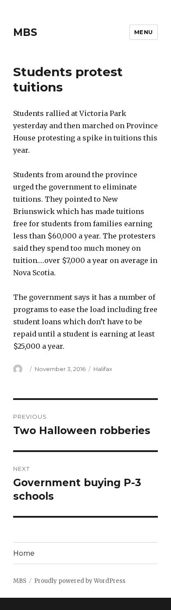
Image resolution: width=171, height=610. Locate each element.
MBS (25, 32)
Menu (143, 31)
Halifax (102, 368)
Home (24, 553)
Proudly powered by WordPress (79, 581)
